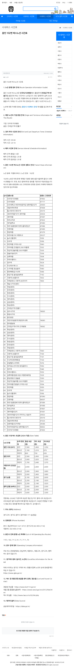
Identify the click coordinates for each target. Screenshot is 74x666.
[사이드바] (72, 16)
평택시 (59, 72)
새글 (10, 2)
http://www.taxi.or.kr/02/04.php (26, 595)
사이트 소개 (5, 647)
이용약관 (53, 650)
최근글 (58, 106)
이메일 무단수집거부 (30, 647)
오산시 (59, 97)
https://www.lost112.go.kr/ (25, 587)
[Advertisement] (17, 52)
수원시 (59, 51)
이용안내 (61, 650)
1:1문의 (70, 2)
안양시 (59, 59)
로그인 (58, 2)
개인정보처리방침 (16, 647)
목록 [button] (50, 77)
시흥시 (59, 92)
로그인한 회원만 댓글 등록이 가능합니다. (28, 630)
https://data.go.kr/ (23, 606)
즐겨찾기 (4, 2)
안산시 (59, 88)
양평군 (59, 101)
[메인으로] (2, 16)
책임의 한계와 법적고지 (45, 647)
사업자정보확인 (38, 655)
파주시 (59, 76)
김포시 (59, 47)
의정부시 (60, 67)
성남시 (59, 42)
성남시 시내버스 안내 (62, 110)
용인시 (59, 55)
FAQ (63, 2)
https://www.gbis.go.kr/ (12, 573)
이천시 (59, 80)
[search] (55, 9)
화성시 (59, 84)
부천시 (59, 63)
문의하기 (69, 650)
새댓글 (58, 115)
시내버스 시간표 (67, 27)
